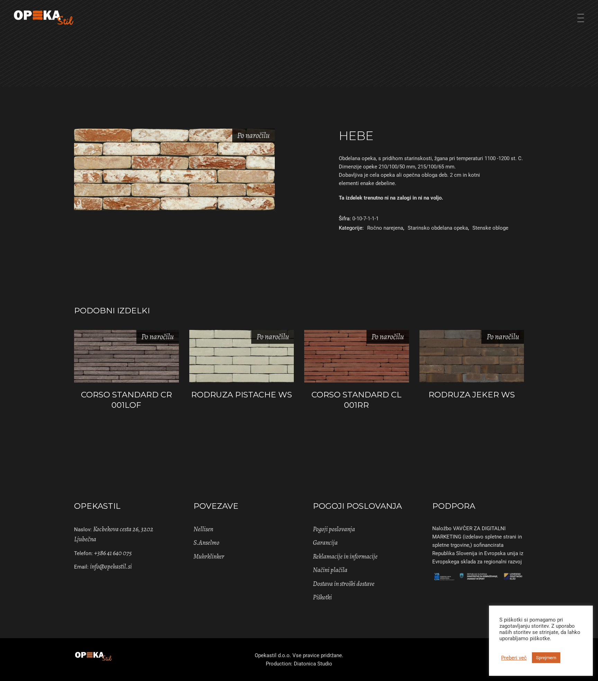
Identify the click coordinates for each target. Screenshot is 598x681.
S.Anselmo (206, 542)
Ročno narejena (385, 228)
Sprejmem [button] (546, 657)
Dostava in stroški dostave (343, 583)
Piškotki (322, 597)
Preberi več (514, 658)
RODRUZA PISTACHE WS (241, 394)
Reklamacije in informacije (345, 556)
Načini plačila (330, 569)
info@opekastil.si (111, 566)
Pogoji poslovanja (334, 529)
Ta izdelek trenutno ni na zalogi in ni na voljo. (391, 198)
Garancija (325, 542)
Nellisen (203, 529)
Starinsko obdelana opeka (438, 228)
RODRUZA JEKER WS (471, 394)
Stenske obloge (490, 228)
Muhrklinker (208, 556)
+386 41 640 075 (113, 553)
